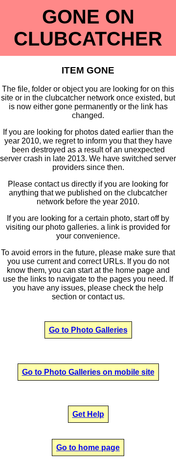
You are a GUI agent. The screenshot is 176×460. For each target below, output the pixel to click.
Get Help (88, 414)
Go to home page (88, 447)
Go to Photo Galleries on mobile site (88, 372)
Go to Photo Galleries (88, 330)
